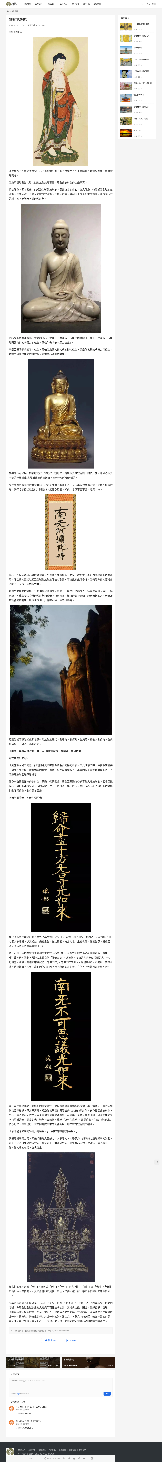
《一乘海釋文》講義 (141, 24)
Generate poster (53, 1458)
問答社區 (86, 4)
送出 (107, 1394)
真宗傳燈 (38, 4)
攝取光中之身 (139, 95)
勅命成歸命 (138, 47)
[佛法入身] (126, 133)
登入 (148, 4)
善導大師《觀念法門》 (142, 36)
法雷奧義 (51, 4)
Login (18, 1394)
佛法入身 (137, 130)
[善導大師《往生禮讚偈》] (126, 86)
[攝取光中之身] (126, 98)
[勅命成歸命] (126, 50)
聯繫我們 (97, 4)
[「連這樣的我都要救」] (126, 74)
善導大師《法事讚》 (141, 107)
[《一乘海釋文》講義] (126, 27)
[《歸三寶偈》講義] (126, 121)
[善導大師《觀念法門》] (126, 39)
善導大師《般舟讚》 (141, 59)
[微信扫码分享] (64, 1458)
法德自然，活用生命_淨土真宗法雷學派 (31, 1407)
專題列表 (63, 4)
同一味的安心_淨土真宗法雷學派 (28, 1421)
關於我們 (28, 4)
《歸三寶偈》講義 (141, 118)
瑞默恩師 (31, 25)
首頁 (7, 11)
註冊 (154, 4)
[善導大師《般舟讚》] (126, 62)
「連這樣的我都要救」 (142, 71)
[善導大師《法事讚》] (126, 110)
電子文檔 (75, 4)
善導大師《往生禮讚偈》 (143, 83)
